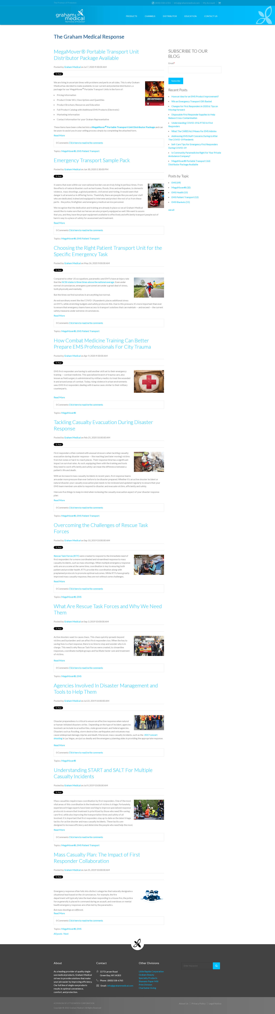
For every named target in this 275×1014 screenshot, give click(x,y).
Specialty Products (148, 978)
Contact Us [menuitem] (210, 16)
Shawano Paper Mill (148, 981)
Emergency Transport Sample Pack (92, 160)
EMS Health (179, 192)
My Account (209, 3)
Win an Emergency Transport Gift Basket (191, 101)
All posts (58, 933)
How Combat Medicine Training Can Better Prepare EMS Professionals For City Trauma (102, 343)
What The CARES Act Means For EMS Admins (194, 131)
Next (65, 933)
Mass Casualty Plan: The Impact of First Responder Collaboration (97, 857)
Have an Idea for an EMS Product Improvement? (195, 96)
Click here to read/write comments (86, 142)
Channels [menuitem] (150, 16)
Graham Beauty (146, 974)
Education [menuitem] (190, 16)
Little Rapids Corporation (151, 971)
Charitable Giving (147, 987)
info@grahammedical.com (187, 3)
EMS (79, 596)
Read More (59, 135)
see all (171, 209)
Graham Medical (72, 67)
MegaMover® (68, 151)
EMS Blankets (180, 202)
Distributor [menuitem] (170, 16)
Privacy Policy (198, 1003)
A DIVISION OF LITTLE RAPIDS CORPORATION (74, 1003)
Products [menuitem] (131, 16)
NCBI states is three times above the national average (88, 282)
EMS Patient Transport (88, 151)
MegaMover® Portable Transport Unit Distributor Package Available (96, 54)
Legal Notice (215, 1003)
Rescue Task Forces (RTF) (66, 555)
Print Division (145, 984)
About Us (183, 1003)
